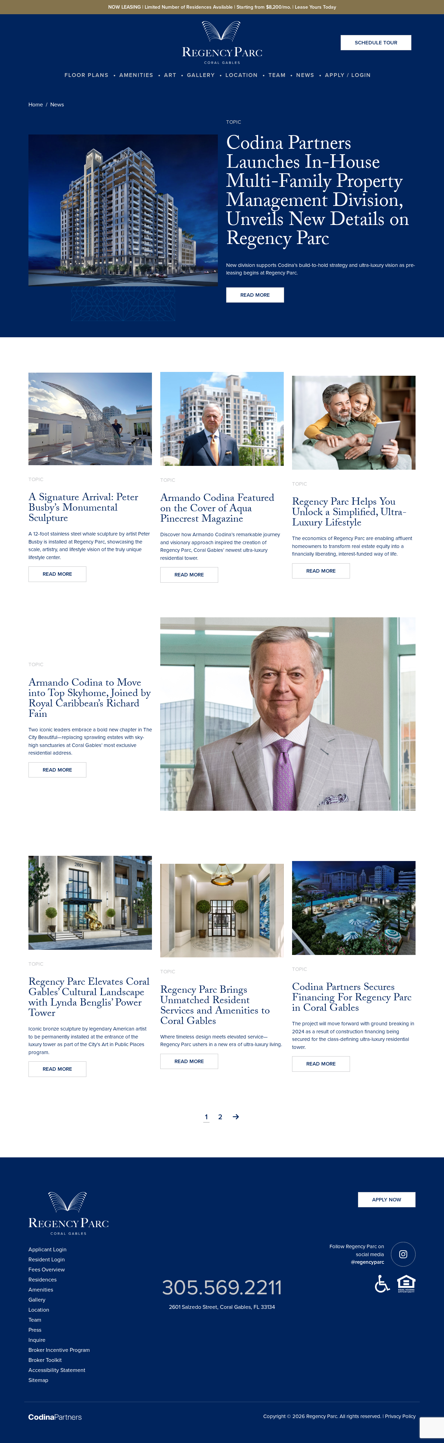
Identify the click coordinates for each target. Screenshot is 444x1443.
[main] (222, 585)
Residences (42, 1280)
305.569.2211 (222, 1287)
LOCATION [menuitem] (241, 75)
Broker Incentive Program (59, 1350)
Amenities (40, 1290)
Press (34, 1330)
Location (38, 1310)
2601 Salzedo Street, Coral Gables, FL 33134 (222, 1307)
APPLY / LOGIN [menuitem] (348, 75)
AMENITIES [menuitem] (136, 75)
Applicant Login (47, 1249)
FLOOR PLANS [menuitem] (87, 75)
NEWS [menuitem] (305, 75)
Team (34, 1320)
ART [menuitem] (170, 75)
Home (35, 104)
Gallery (36, 1300)
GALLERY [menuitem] (201, 75)
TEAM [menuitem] (277, 75)
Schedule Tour (376, 42)
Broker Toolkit (45, 1360)
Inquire (36, 1340)
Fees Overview (46, 1270)
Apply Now (386, 1199)
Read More (255, 295)
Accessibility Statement (56, 1370)
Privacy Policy (400, 1416)
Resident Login (46, 1259)
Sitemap (38, 1380)
